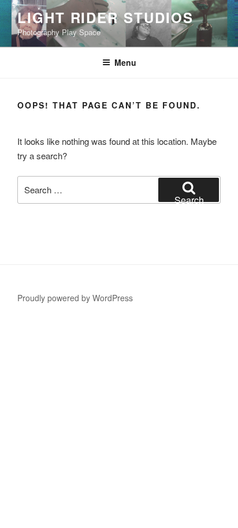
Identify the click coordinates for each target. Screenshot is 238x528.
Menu (125, 62)
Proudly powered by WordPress (75, 298)
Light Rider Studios (105, 17)
